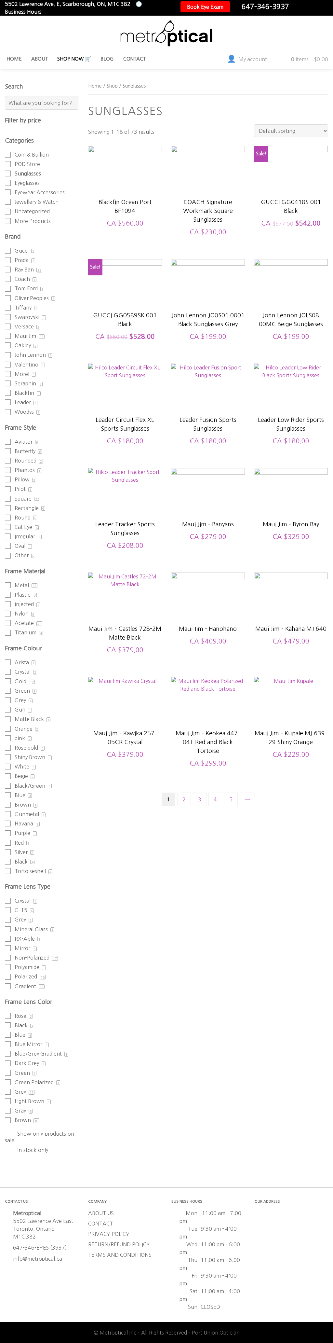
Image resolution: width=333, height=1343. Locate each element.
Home (95, 85)
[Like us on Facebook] (302, 7)
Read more (125, 303)
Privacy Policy (108, 1234)
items (309, 59)
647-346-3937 (265, 6)
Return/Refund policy (119, 1244)
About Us (101, 1213)
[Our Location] (323, 7)
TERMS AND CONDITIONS (120, 1254)
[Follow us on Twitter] (312, 7)
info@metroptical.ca (37, 1258)
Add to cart (124, 190)
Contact (100, 1223)
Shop (112, 85)
